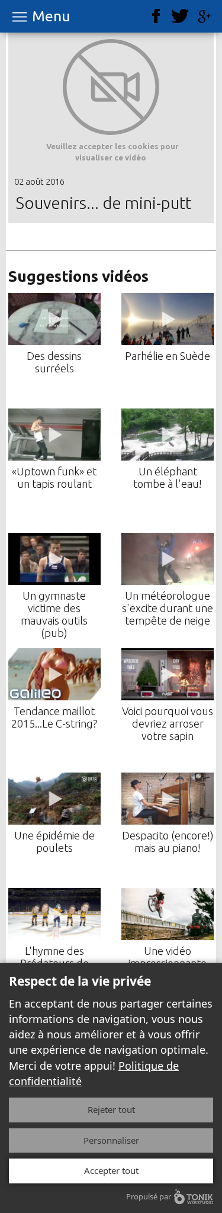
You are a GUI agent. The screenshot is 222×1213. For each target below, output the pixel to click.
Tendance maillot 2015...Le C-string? (54, 717)
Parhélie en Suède (167, 356)
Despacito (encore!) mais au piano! (168, 841)
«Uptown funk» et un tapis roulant (54, 477)
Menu (51, 16)
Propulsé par (148, 1196)
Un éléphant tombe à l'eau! (167, 477)
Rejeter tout (111, 1109)
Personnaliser (111, 1140)
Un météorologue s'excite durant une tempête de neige (167, 608)
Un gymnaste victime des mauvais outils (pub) (54, 614)
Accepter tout (111, 1170)
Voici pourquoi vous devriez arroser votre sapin (167, 723)
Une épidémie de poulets (54, 841)
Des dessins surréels (54, 362)
